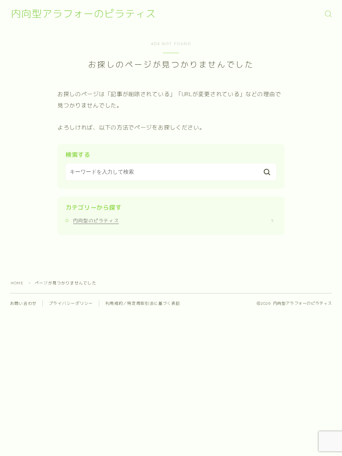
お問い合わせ (23, 303)
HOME (17, 283)
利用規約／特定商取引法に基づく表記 (142, 303)
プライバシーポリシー (71, 303)
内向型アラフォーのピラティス (83, 13)
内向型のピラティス (173, 220)
